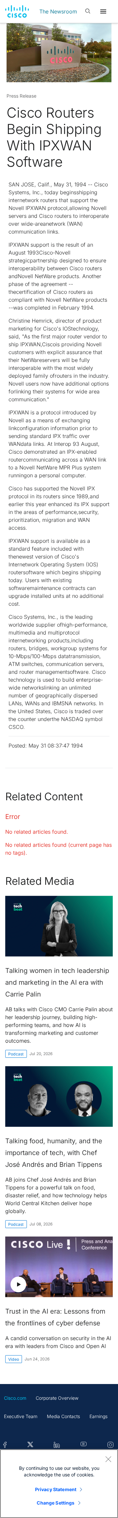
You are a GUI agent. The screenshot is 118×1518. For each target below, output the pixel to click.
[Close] (108, 1459)
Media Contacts (63, 1416)
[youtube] (84, 1445)
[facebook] (5, 1445)
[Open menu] (103, 11)
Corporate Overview (57, 1398)
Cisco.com (15, 1398)
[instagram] (110, 1445)
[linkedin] (57, 1445)
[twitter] (30, 1445)
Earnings (98, 1416)
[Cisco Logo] (17, 11)
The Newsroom (58, 11)
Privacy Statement (55, 1489)
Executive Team (20, 1416)
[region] (59, 1483)
